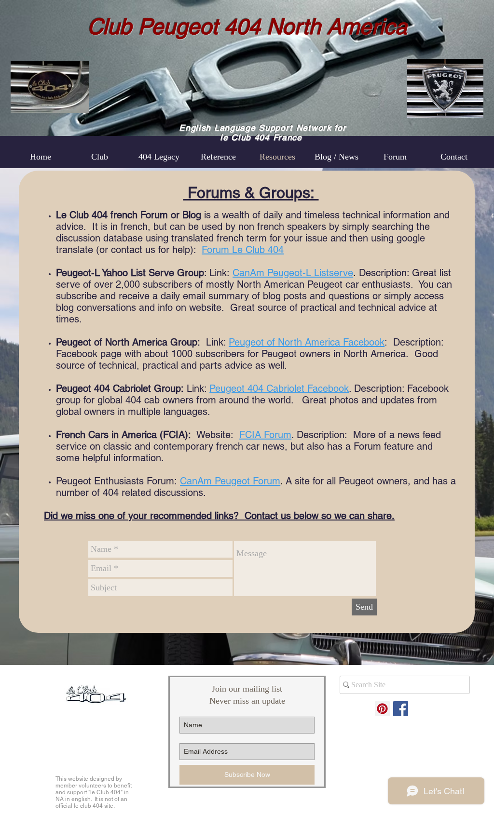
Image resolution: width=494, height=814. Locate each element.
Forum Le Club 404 (243, 249)
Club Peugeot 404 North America (247, 26)
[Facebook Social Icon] (400, 708)
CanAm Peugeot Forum (230, 481)
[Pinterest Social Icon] (382, 708)
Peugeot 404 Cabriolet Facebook (279, 388)
